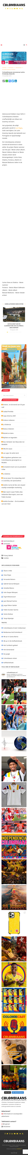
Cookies (6, 558)
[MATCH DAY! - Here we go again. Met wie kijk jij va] (14, 1077)
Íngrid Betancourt (10, 597)
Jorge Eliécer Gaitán (10, 605)
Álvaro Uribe (8, 571)
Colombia (4, 67)
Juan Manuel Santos (10, 601)
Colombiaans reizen (10, 658)
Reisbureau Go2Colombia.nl (12, 632)
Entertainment (19, 67)
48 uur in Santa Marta (10, 637)
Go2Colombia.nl (8, 541)
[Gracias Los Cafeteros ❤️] (14, 871)
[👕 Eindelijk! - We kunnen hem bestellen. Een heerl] (14, 794)
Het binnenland (8, 650)
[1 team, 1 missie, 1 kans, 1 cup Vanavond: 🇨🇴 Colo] (14, 897)
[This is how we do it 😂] (14, 948)
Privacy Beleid (8, 555)
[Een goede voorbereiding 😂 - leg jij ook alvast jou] (14, 1051)
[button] (3, 4)
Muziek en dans (8, 433)
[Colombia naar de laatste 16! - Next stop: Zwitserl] (14, 974)
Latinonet (6, 544)
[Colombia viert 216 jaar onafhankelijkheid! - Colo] (14, 846)
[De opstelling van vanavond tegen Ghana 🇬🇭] (14, 1000)
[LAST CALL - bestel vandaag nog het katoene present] (14, 768)
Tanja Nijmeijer (9, 618)
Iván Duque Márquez (11, 592)
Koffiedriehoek (8, 663)
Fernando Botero (9, 579)
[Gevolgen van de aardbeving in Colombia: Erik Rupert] (14, 314)
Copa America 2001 (9, 416)
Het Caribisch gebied (10, 645)
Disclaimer (6, 1126)
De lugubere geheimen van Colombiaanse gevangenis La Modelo (11, 460)
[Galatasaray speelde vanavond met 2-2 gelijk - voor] (14, 691)
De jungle (6, 654)
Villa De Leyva (7, 449)
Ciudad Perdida (8, 412)
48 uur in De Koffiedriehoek (12, 641)
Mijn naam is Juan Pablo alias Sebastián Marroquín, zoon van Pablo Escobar (12, 494)
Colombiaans (11, 67)
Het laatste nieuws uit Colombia (8, 69)
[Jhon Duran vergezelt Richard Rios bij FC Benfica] (14, 820)
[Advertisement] (14, 28)
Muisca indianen (8, 429)
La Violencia (7, 425)
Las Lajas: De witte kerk (11, 453)
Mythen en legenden (10, 438)
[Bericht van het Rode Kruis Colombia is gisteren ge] (14, 717)
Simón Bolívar (8, 614)
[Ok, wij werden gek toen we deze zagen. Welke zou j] (14, 923)
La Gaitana (6, 474)
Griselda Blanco (9, 588)
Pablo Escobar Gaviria (11, 610)
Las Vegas (19, 128)
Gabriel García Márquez (11, 584)
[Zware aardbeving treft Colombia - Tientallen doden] (14, 743)
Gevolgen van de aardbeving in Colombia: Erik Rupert (14, 325)
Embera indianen (9, 420)
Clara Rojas (7, 575)
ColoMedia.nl (19, 1148)
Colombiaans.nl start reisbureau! (14, 628)
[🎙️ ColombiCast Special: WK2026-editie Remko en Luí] (14, 1026)
